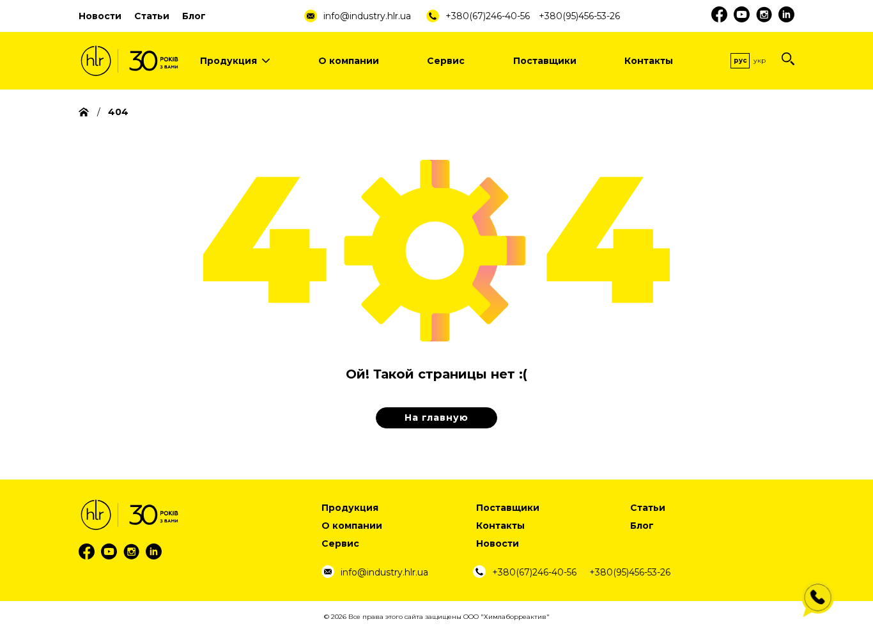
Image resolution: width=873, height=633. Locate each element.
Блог (194, 16)
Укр (759, 60)
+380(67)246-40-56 (487, 16)
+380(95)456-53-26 (579, 16)
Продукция (228, 60)
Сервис (446, 60)
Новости (100, 16)
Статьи (151, 16)
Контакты (648, 60)
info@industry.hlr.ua (367, 16)
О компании (348, 60)
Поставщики (544, 60)
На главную (436, 417)
